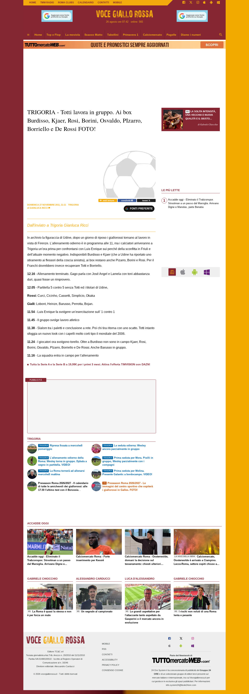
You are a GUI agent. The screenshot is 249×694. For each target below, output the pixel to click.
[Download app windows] (218, 2)
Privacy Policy (110, 665)
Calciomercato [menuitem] (152, 34)
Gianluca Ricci (39, 208)
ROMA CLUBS (66, 2)
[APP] (172, 271)
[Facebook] (183, 2)
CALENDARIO (86, 2)
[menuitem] (28, 35)
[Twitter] (191, 2)
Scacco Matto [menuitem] (93, 34)
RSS (104, 649)
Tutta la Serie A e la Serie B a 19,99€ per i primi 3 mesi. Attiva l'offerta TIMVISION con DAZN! (90, 364)
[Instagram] (197, 2)
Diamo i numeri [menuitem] (191, 34)
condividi (126, 200)
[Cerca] (221, 35)
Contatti (107, 654)
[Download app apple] (204, 2)
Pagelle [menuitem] (171, 34)
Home (32, 2)
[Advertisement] (190, 431)
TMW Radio (47, 2)
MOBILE (117, 2)
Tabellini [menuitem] (112, 34)
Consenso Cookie (112, 670)
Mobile (106, 644)
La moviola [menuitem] (72, 34)
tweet (145, 200)
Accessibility (109, 660)
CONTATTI (103, 2)
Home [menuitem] (38, 34)
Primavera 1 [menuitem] (130, 34)
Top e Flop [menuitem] (53, 34)
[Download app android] (211, 2)
